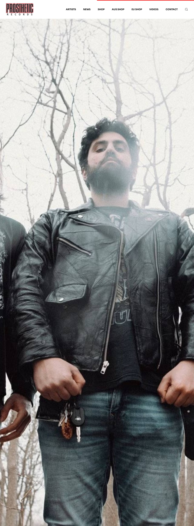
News (86, 9)
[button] (186, 9)
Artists (71, 9)
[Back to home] (19, 9)
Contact (172, 9)
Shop (101, 9)
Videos (153, 9)
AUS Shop (118, 9)
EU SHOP (137, 9)
